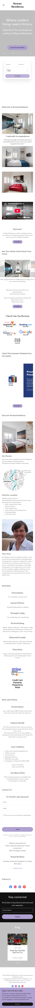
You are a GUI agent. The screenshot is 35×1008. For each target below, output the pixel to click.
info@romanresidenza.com (19, 982)
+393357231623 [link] (17, 868)
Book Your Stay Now (17, 47)
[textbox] (17, 802)
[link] (17, 7)
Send (17, 829)
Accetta (17, 1004)
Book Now (17, 242)
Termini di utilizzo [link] (17, 836)
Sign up (17, 917)
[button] (4, 5)
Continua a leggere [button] (17, 958)
